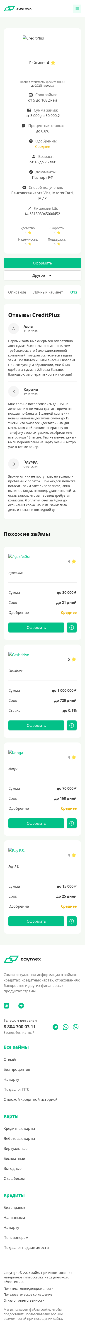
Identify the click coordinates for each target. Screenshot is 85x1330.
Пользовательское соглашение (28, 1294)
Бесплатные (14, 1158)
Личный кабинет (48, 292)
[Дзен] (21, 1006)
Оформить (42, 263)
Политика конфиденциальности (28, 1288)
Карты (11, 1116)
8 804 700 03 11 (20, 1027)
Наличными (14, 1217)
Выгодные (13, 1168)
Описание (17, 292)
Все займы (16, 1047)
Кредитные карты (19, 1128)
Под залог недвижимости (26, 1247)
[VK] (6, 1006)
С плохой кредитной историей (31, 1099)
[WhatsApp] (65, 1027)
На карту (11, 1079)
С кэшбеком (14, 1178)
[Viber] (75, 1027)
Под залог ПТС (16, 1089)
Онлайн (10, 1059)
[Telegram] (55, 1027)
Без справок (14, 1207)
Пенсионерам (16, 1237)
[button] (42, 275)
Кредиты (14, 1195)
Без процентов (17, 1069)
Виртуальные (15, 1148)
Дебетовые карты (19, 1138)
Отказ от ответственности (24, 1300)
